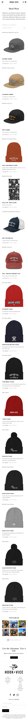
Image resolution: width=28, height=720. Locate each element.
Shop (14, 657)
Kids (8, 682)
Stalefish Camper (7, 94)
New (13, 68)
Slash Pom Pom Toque (9, 568)
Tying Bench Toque (8, 382)
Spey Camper (6, 130)
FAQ (20, 684)
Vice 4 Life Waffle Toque (9, 165)
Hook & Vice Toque (8, 493)
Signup (20, 687)
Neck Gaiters (9, 176)
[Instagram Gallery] (6, 624)
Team (20, 682)
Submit (5, 710)
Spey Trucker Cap (7, 238)
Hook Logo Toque (7, 530)
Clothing (7, 680)
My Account (20, 680)
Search (23, 2)
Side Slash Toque (7, 605)
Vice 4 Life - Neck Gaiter (9, 202)
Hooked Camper (7, 59)
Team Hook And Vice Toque (10, 344)
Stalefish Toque (7, 309)
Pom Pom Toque (7, 456)
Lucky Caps (16, 32)
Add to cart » (13, 63)
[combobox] (14, 28)
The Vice (20, 678)
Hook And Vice (14, 669)
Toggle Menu (2, 2)
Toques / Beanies (13, 139)
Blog (20, 677)
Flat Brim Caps (5, 32)
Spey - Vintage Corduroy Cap (11, 273)
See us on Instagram (17, 695)
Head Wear (11, 32)
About (20, 681)
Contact (20, 685)
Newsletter (20, 688)
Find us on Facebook (10, 695)
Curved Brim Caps (5, 211)
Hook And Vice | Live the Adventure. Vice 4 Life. (14, 2)
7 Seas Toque (6, 419)
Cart (25, 2)
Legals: (3, 714)
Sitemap (20, 690)
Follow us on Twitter (14, 695)
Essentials (7, 681)
